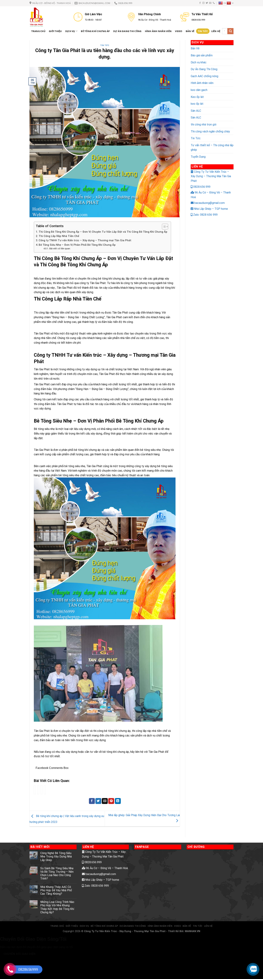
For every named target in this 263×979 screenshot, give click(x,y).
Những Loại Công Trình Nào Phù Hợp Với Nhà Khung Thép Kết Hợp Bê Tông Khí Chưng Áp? (57, 907)
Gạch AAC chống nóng (204, 76)
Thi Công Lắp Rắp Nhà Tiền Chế (59, 236)
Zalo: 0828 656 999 (205, 214)
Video (178, 31)
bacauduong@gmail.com (209, 203)
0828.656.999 (201, 186)
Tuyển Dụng (198, 156)
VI (232, 3)
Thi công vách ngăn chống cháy (210, 131)
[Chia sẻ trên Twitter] (98, 801)
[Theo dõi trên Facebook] (200, 3)
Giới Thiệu (55, 31)
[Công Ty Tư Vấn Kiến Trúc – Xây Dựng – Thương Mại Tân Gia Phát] (49, 17)
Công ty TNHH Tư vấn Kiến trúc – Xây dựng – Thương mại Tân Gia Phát (85, 240)
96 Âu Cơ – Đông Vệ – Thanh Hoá (106, 868)
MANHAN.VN (192, 931)
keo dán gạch (199, 90)
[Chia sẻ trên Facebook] (92, 801)
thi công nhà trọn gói (203, 124)
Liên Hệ (215, 31)
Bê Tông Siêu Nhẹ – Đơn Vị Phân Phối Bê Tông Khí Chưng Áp (77, 244)
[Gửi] (230, 31)
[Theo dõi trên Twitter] (207, 3)
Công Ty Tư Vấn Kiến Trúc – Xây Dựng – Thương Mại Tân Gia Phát (211, 176)
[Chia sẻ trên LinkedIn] (118, 801)
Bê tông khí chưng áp (95, 31)
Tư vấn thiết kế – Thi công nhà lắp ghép (212, 148)
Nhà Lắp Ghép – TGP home (210, 208)
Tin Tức (203, 31)
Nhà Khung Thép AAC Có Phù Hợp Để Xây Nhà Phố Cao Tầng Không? (56, 890)
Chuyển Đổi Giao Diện (20, 954)
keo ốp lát (197, 103)
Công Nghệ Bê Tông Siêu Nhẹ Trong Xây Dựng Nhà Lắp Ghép (56, 856)
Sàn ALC (196, 110)
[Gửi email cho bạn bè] (105, 801)
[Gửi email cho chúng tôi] (210, 3)
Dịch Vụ (70, 31)
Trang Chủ (38, 31)
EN (225, 3)
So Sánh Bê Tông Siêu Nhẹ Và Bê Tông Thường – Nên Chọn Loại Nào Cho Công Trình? (57, 873)
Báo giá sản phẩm (202, 55)
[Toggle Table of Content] (163, 227)
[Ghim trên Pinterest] (111, 801)
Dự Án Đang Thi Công (127, 31)
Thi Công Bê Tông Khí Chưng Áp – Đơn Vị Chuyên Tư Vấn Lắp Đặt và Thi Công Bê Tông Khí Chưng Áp (103, 231)
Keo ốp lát (197, 97)
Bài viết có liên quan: (59, 248)
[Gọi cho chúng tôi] (214, 3)
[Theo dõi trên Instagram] (203, 3)
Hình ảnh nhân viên (158, 31)
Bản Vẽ (190, 31)
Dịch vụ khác (198, 62)
